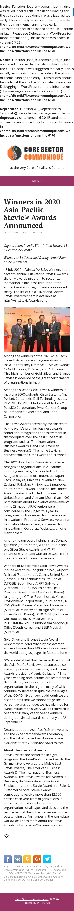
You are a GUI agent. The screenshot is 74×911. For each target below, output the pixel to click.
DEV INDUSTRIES (18, 873)
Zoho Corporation (43, 879)
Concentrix (40, 870)
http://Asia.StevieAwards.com (25, 300)
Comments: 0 (39, 232)
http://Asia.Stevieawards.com (42, 743)
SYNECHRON (25, 879)
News (25, 232)
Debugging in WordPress (47, 33)
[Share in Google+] (37, 859)
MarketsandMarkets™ (40, 873)
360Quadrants (56, 866)
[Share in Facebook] (8, 859)
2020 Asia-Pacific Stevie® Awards (28, 866)
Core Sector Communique (32, 899)
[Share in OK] (27, 859)
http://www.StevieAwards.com (41, 825)
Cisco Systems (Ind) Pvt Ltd (18, 870)
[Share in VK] (18, 859)
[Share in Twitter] (47, 859)
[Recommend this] (7, 835)
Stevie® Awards (28, 876)
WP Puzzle (44, 902)
